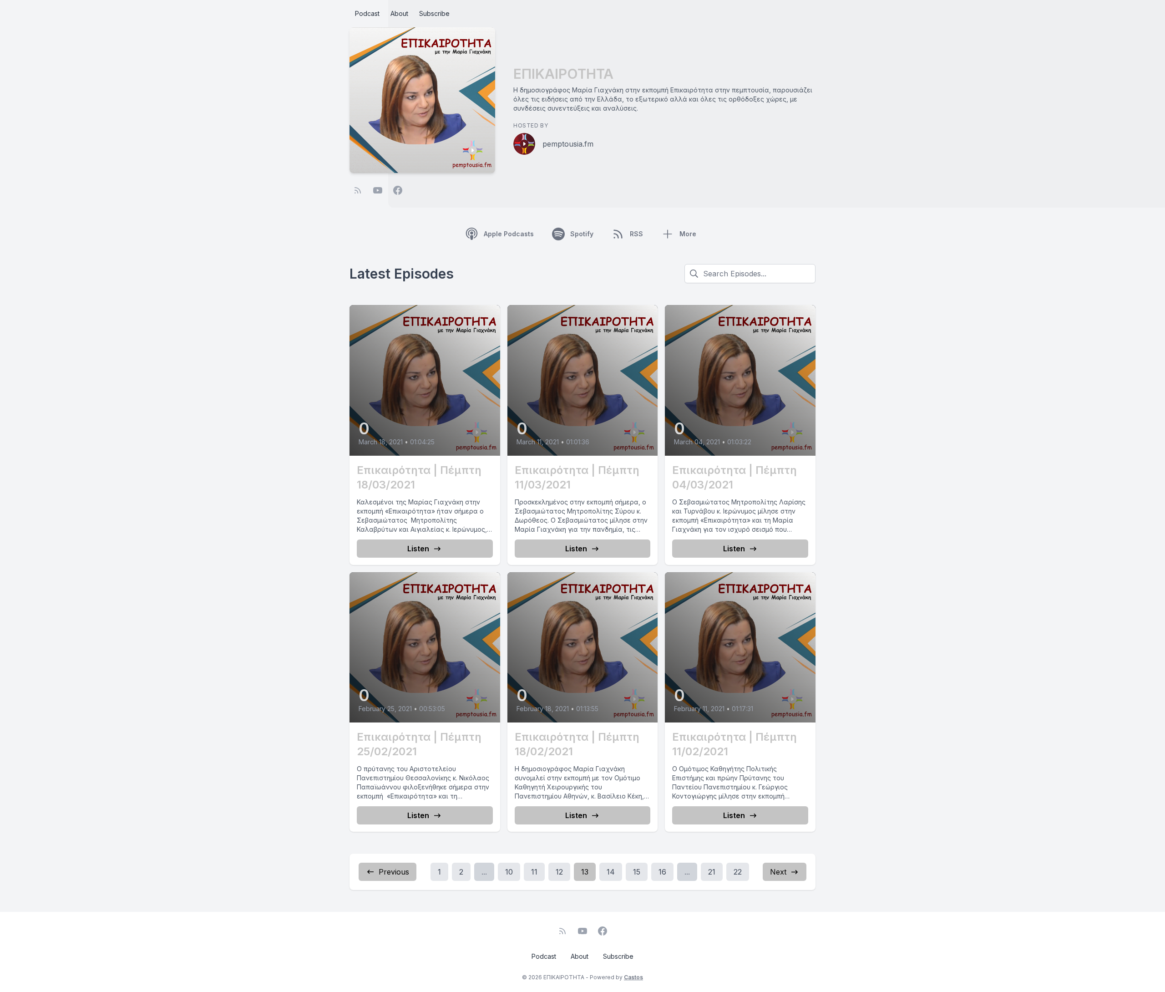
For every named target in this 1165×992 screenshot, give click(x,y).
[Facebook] (398, 190)
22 (738, 871)
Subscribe (434, 13)
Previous (394, 871)
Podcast (367, 13)
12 (559, 871)
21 (711, 871)
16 (662, 871)
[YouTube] (378, 190)
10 (509, 871)
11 (534, 871)
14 (611, 871)
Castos (633, 977)
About (399, 13)
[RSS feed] (358, 190)
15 (636, 871)
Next (778, 871)
